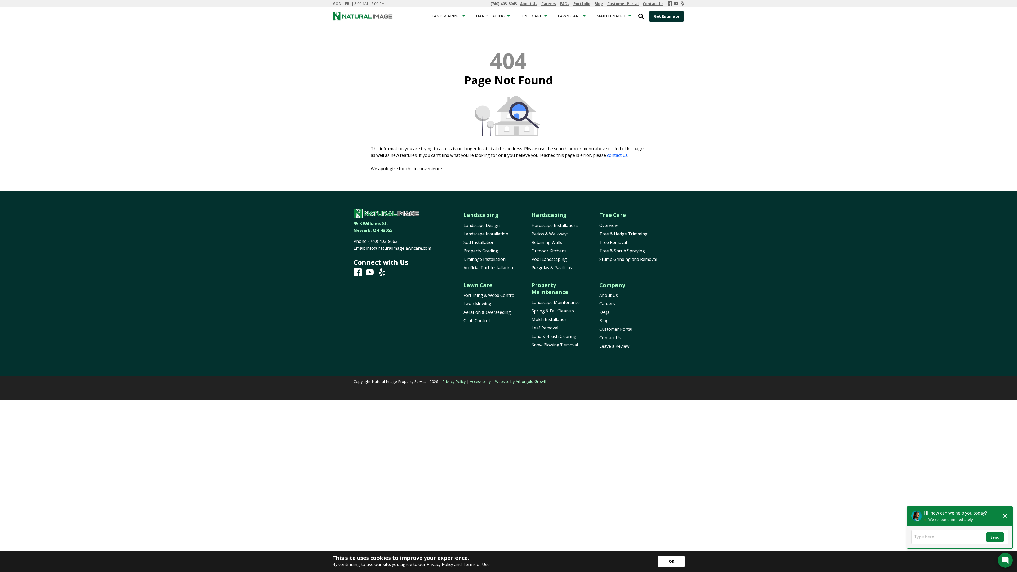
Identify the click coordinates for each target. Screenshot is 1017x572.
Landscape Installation (485, 234)
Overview (608, 225)
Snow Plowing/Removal (555, 345)
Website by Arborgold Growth (521, 381)
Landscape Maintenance (556, 302)
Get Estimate (666, 16)
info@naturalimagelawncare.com (398, 248)
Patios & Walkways (550, 234)
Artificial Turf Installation (488, 268)
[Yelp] (682, 3)
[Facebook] (670, 3)
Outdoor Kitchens (549, 251)
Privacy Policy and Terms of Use (458, 564)
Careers (607, 304)
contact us (617, 155)
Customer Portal (615, 329)
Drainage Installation (484, 259)
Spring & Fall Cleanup (553, 311)
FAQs (604, 312)
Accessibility (480, 381)
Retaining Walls (547, 242)
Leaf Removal (545, 328)
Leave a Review (614, 346)
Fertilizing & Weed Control (489, 295)
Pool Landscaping (549, 259)
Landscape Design (481, 225)
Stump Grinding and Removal (628, 259)
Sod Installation (478, 242)
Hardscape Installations (555, 225)
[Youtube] (676, 3)
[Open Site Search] (641, 16)
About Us (608, 295)
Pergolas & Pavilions (552, 268)
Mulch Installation (549, 319)
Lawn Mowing (477, 304)
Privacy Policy (454, 381)
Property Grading (480, 251)
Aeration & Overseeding (487, 312)
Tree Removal (613, 242)
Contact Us (610, 338)
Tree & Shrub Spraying (622, 251)
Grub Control (476, 321)
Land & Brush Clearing (554, 336)
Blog (604, 321)
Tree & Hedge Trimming (623, 234)
